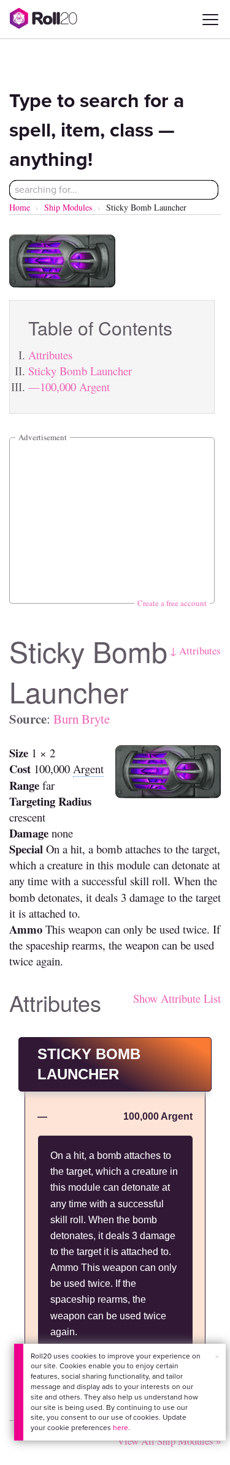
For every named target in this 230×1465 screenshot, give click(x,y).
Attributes (50, 354)
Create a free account (172, 603)
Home (19, 207)
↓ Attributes (195, 650)
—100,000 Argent (69, 386)
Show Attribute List (177, 998)
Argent (88, 768)
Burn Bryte (81, 718)
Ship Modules (68, 207)
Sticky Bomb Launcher (80, 370)
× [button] (217, 1357)
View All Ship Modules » (169, 1441)
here (120, 1427)
